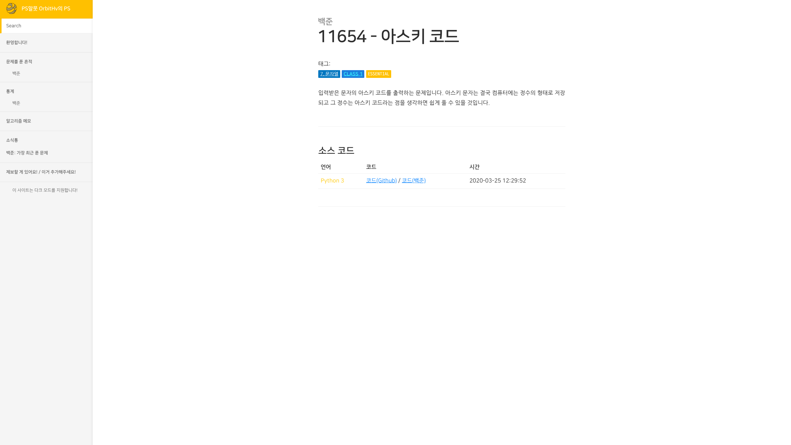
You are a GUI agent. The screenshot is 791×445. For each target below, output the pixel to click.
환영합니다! (16, 42)
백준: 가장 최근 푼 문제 (27, 152)
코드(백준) (414, 181)
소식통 (12, 140)
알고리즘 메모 (18, 121)
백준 (16, 73)
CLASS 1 (353, 74)
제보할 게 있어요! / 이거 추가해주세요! (41, 172)
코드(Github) (381, 181)
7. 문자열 (329, 74)
